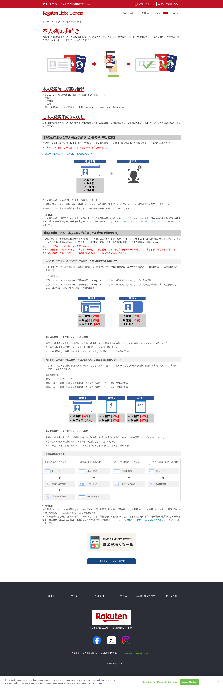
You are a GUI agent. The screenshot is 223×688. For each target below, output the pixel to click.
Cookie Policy (95, 683)
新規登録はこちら (169, 4)
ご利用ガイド (57, 22)
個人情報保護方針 (90, 653)
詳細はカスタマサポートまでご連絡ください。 (144, 221)
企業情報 (75, 653)
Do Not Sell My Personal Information (135, 653)
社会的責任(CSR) (109, 653)
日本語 (140, 4)
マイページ (150, 4)
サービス (75, 596)
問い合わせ (171, 596)
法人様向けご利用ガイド (147, 596)
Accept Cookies (189, 682)
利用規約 (99, 596)
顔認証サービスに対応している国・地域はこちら (65, 153)
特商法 (123, 596)
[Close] (218, 681)
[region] (111, 682)
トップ (45, 22)
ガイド (51, 596)
